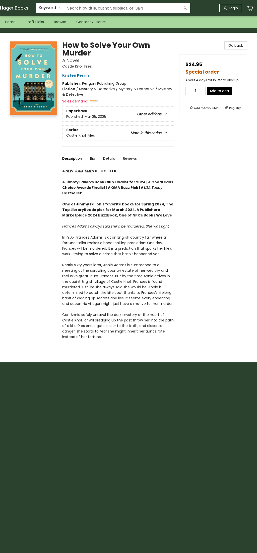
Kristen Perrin (75, 75)
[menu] (128, 22)
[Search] (185, 8)
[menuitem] (10, 22)
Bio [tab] (92, 158)
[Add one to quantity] (202, 91)
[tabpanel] (118, 259)
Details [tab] (109, 158)
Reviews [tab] (130, 158)
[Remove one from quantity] (189, 91)
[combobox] (50, 8)
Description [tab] (72, 158)
